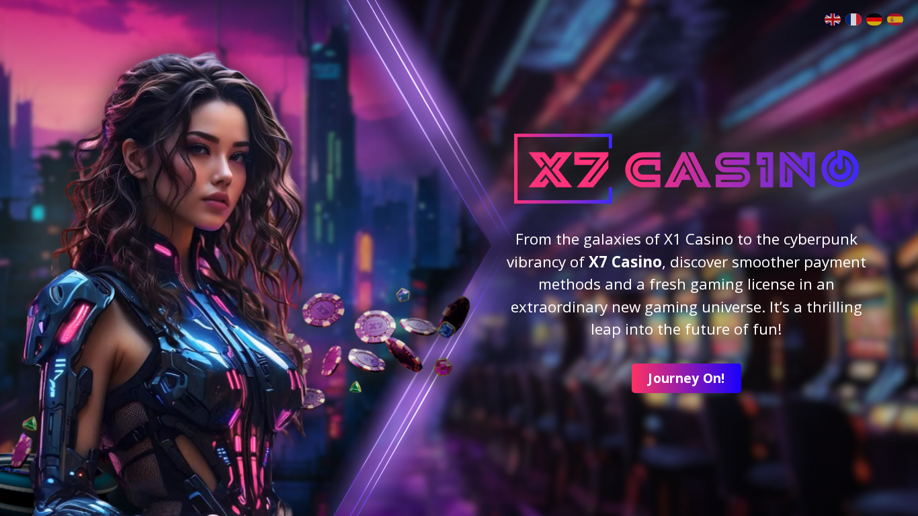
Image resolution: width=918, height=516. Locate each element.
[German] (876, 18)
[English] (835, 18)
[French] (855, 18)
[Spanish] (897, 18)
